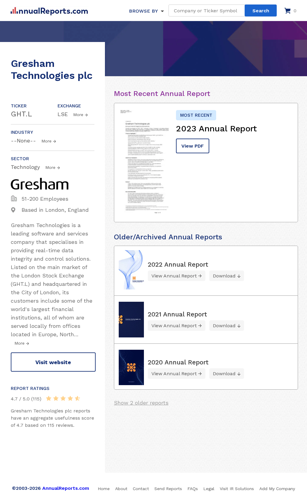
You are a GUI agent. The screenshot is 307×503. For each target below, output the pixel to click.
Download (224, 276)
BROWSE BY (143, 11)
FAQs (192, 488)
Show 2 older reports (141, 403)
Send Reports (168, 488)
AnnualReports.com (65, 488)
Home (104, 488)
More (78, 114)
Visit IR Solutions (237, 488)
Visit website (53, 362)
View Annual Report (174, 276)
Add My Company (277, 488)
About (121, 488)
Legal (208, 488)
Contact (141, 488)
